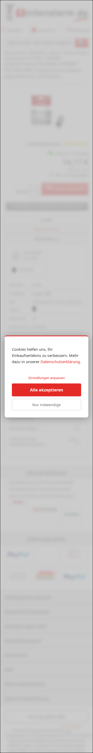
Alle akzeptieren (46, 390)
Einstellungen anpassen (46, 377)
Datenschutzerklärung (60, 361)
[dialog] (46, 376)
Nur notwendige (46, 404)
